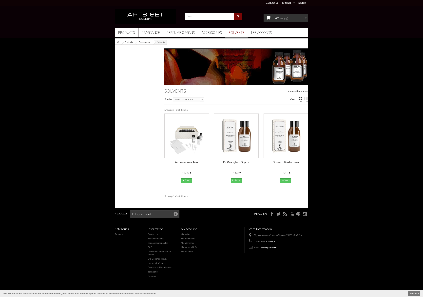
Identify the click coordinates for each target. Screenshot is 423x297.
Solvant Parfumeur (286, 162)
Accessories (212, 32)
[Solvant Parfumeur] (286, 136)
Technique (153, 272)
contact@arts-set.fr (268, 248)
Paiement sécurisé (157, 263)
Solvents (236, 32)
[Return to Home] (118, 42)
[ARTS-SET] (145, 16)
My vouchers (187, 251)
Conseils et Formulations (160, 267)
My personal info (189, 247)
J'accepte (414, 293)
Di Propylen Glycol (236, 162)
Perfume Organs (181, 32)
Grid (300, 102)
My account (189, 229)
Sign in (302, 2)
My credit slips (188, 238)
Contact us (272, 2)
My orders (186, 234)
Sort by (168, 99)
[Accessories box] (186, 136)
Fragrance (151, 32)
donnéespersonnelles (158, 243)
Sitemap (152, 276)
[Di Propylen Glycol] (236, 136)
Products (126, 32)
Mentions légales (156, 238)
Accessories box (186, 162)
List (306, 102)
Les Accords (261, 32)
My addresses (187, 243)
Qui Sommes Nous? (157, 259)
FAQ (150, 247)
